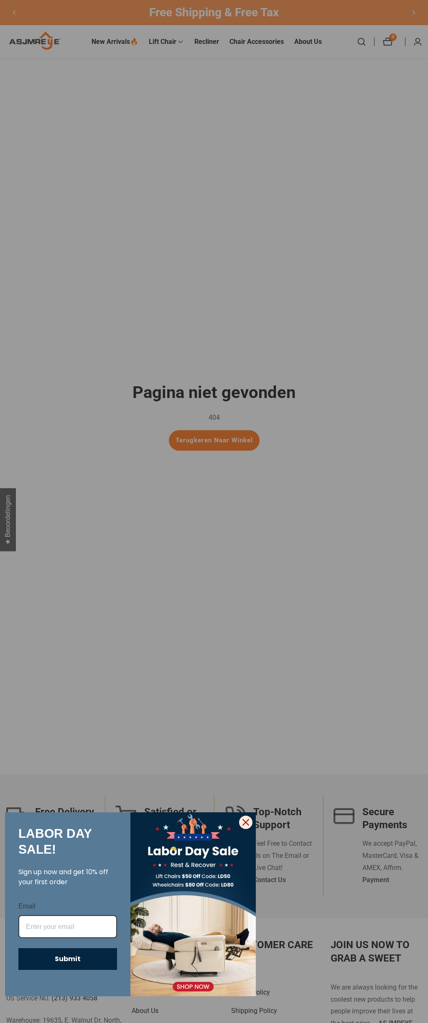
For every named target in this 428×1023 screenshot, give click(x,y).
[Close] (246, 822)
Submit (68, 959)
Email (27, 906)
